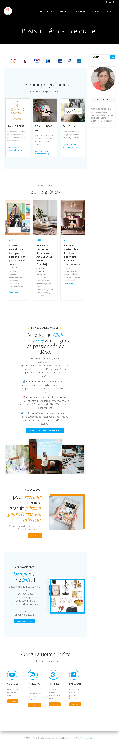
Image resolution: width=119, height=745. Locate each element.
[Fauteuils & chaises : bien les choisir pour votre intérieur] (73, 217)
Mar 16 (14, 267)
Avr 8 (78, 264)
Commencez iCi (46, 11)
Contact (109, 11)
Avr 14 (41, 271)
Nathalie (14, 264)
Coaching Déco (64, 11)
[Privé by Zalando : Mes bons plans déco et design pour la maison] (17, 217)
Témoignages (82, 11)
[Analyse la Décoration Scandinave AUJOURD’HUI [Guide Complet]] (45, 217)
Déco (11, 240)
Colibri (92, 738)
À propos (96, 11)
